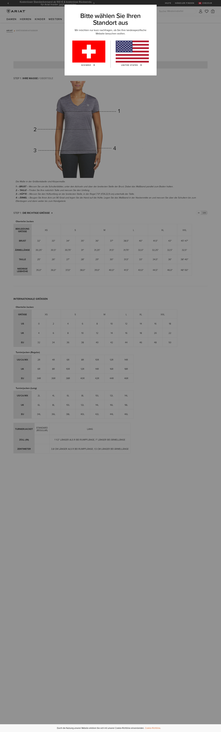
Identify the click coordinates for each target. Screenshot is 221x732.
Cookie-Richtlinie (152, 728)
